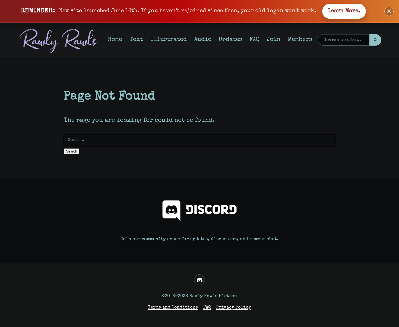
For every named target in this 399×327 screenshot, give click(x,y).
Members (300, 40)
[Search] (375, 40)
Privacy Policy (233, 307)
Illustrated (168, 40)
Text (136, 40)
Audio (202, 40)
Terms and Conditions (173, 307)
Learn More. (344, 11)
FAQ (254, 40)
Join (273, 40)
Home (115, 40)
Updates (230, 40)
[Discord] (199, 279)
